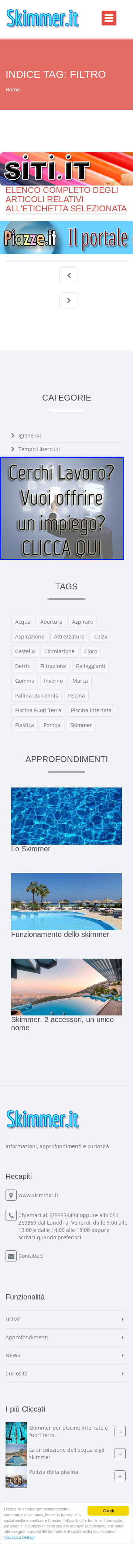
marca (80, 680)
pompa (52, 724)
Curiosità (17, 1373)
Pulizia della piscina (53, 1471)
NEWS (13, 1355)
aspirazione (29, 636)
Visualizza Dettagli (19, 1537)
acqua (23, 621)
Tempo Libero (39, 449)
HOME (13, 1319)
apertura (51, 621)
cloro (90, 651)
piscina (76, 695)
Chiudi (108, 1510)
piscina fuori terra (38, 710)
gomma (24, 680)
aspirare (82, 621)
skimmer (81, 724)
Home (13, 89)
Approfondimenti (27, 1337)
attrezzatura (69, 636)
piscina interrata (91, 710)
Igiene (29, 435)
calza (101, 636)
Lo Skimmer (31, 849)
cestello (25, 651)
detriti (23, 665)
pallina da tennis (36, 695)
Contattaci (31, 1255)
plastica (24, 724)
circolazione (59, 651)
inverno (53, 680)
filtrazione (53, 665)
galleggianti (90, 665)
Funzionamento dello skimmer (60, 934)
